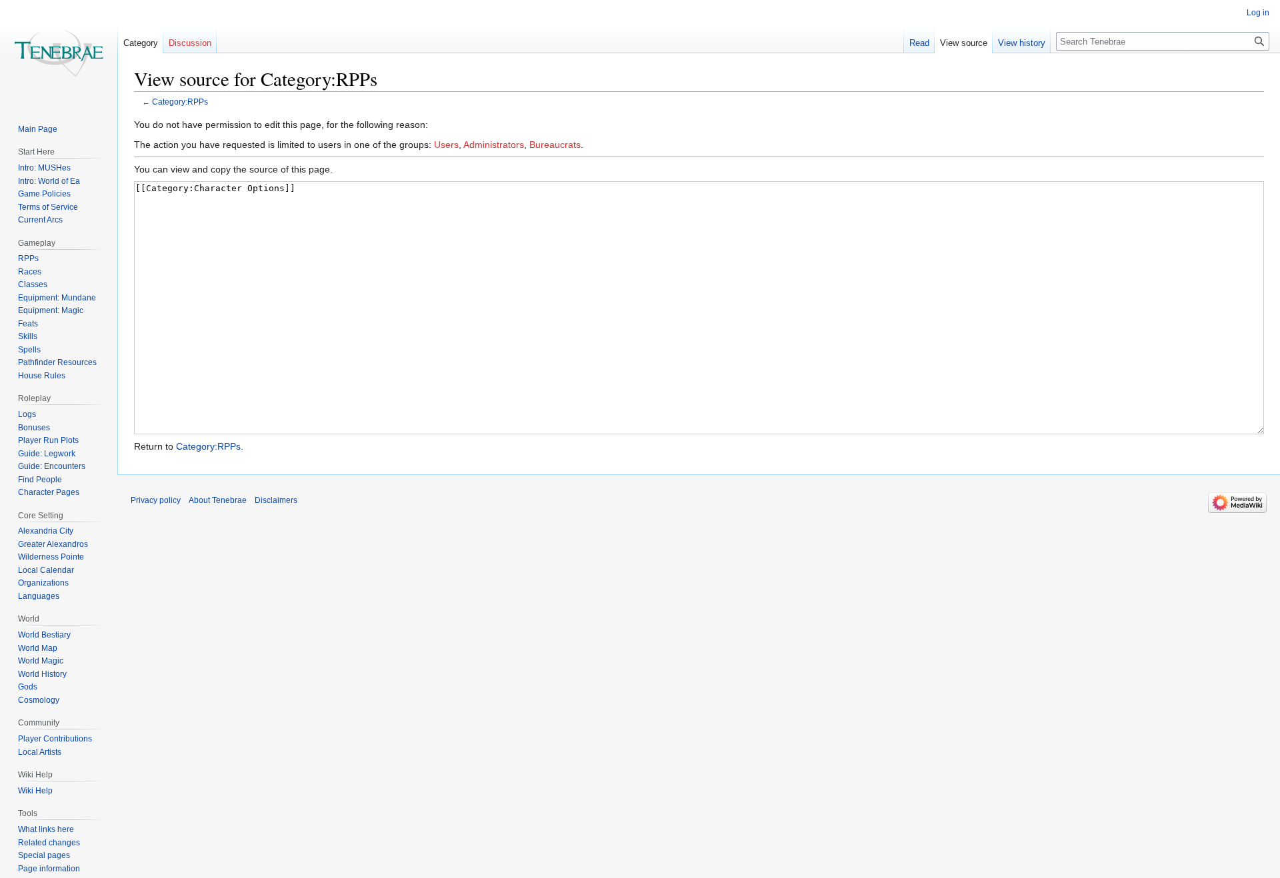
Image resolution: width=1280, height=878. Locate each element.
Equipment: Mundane (57, 297)
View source (963, 43)
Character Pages (48, 492)
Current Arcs (40, 219)
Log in (1258, 12)
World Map (37, 648)
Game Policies (44, 194)
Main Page (37, 129)
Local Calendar (46, 570)
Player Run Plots (48, 440)
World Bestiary (44, 635)
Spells (29, 349)
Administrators (493, 144)
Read (919, 43)
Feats (28, 323)
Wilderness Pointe (51, 557)
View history (1021, 43)
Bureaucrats (555, 144)
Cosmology (38, 700)
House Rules (41, 375)
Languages (38, 596)
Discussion (190, 43)
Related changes (49, 842)
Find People (40, 479)
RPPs (28, 258)
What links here (46, 829)
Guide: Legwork (46, 453)
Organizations (43, 583)
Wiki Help (35, 790)
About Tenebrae (218, 500)
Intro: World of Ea (49, 181)
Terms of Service (48, 207)
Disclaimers (276, 500)
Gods (27, 686)
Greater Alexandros (53, 544)
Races (29, 271)
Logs (27, 414)
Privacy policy (156, 500)
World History (42, 674)
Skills (27, 336)
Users (446, 144)
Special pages (44, 855)
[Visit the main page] (58, 53)
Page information (49, 868)
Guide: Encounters (51, 466)
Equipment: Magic (50, 310)
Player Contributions (55, 738)
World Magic (40, 660)
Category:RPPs (180, 101)
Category (140, 43)
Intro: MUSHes (44, 168)
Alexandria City (45, 531)
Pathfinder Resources (57, 362)
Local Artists (39, 752)
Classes (32, 284)
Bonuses (34, 427)
